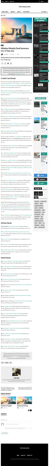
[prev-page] (29, 410)
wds (10, 362)
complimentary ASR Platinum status (12, 333)
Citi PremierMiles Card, (26, 83)
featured (6, 362)
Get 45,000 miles (6, 215)
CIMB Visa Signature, (18, 167)
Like (36, 191)
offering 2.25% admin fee (12, 145)
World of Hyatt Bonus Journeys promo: (14, 321)
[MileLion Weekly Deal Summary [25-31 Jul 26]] (24, 400)
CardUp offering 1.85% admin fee (10, 153)
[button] (41, 1)
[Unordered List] (15, 428)
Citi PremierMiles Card (26, 215)
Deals (4, 15)
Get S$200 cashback (7, 109)
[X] (5, 63)
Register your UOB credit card (9, 116)
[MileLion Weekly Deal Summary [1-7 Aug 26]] (8, 400)
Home (2, 15)
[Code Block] (19, 428)
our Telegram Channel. (20, 74)
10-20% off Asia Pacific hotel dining (22, 295)
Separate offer (22, 104)
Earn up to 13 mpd (6, 239)
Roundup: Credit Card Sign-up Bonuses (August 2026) (44, 108)
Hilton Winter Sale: (6, 306)
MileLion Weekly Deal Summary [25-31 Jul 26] (22, 405)
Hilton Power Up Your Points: (9, 290)
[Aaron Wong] (2, 54)
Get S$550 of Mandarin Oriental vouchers (12, 123)
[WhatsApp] (11, 63)
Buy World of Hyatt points (8, 274)
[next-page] (31, 410)
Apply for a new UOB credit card (10, 160)
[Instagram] (47, 1)
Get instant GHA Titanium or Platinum (11, 346)
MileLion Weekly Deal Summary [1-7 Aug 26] (6, 405)
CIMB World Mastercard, (7, 167)
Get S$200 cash (6, 91)
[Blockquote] (17, 428)
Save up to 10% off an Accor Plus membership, (13, 261)
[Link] (21, 428)
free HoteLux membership (11, 339)
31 (46, 146)
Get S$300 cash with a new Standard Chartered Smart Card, (16, 173)
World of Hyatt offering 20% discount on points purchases (44, 158)
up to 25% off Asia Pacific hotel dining (21, 301)
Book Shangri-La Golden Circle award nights (12, 328)
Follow (40, 191)
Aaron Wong (6, 54)
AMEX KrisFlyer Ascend (6, 189)
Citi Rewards (4, 85)
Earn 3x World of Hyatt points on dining (11, 313)
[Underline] (10, 428)
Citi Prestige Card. (12, 85)
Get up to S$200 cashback (8, 131)
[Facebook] (45, 1)
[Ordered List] (13, 428)
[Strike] (12, 428)
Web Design (32, 459)
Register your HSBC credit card (9, 180)
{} (22, 428)
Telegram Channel (15, 356)
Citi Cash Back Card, (8, 83)
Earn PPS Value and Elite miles (9, 250)
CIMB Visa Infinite (27, 167)
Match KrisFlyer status (13, 226)
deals (2, 362)
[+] (24, 428)
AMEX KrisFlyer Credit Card (13, 196)
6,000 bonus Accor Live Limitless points (22, 284)
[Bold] (6, 428)
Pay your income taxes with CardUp (10, 98)
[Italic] (8, 428)
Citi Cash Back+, (17, 83)
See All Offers (40, 84)
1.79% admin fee (19, 136)
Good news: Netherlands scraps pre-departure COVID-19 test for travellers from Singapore (8, 389)
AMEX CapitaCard (17, 92)
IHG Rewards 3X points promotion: (10, 279)
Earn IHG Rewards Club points (9, 266)
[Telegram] (8, 63)
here (21, 341)
